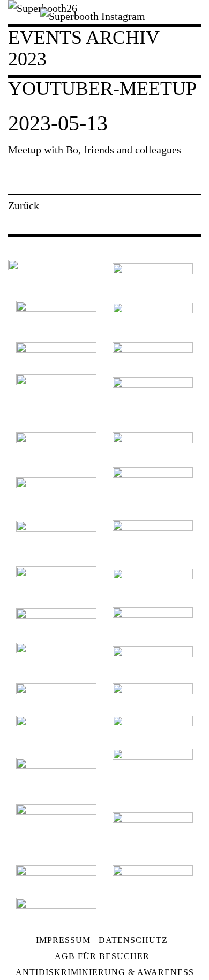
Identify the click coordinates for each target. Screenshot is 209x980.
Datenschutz (133, 940)
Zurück (23, 205)
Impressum (63, 940)
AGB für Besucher (102, 956)
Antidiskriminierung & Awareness (105, 972)
